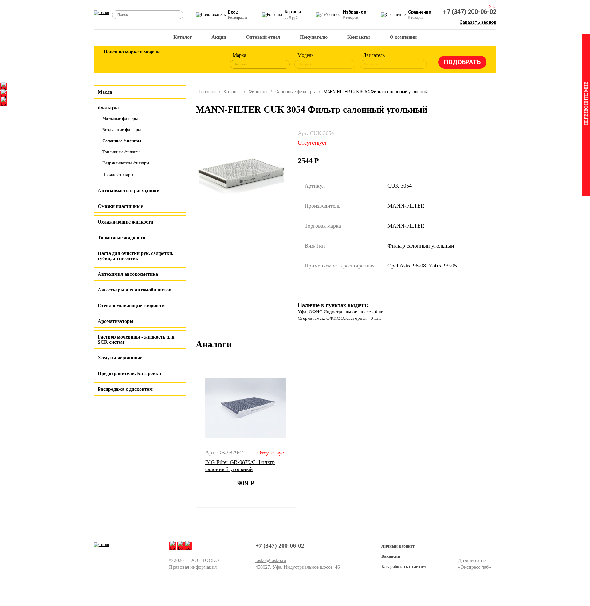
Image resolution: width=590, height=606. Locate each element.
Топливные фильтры (121, 152)
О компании (403, 37)
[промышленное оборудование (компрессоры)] (211, 61)
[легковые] (111, 61)
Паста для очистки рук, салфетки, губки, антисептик (135, 256)
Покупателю (314, 37)
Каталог (182, 37)
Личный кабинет (398, 546)
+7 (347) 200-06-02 (469, 11)
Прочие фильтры (117, 174)
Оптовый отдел (263, 37)
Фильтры (258, 91)
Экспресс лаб (475, 567)
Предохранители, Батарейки (129, 373)
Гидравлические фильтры (125, 163)
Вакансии (390, 556)
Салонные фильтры (121, 141)
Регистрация (237, 17)
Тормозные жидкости (121, 237)
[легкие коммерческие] (131, 61)
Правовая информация (193, 567)
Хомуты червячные (120, 357)
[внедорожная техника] (191, 61)
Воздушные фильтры (121, 130)
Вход (233, 12)
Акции (218, 37)
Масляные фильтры (120, 119)
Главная (207, 91)
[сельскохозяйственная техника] (171, 61)
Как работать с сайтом (403, 566)
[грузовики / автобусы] (151, 61)
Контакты (358, 37)
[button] (192, 436)
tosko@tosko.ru (270, 560)
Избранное (354, 12)
